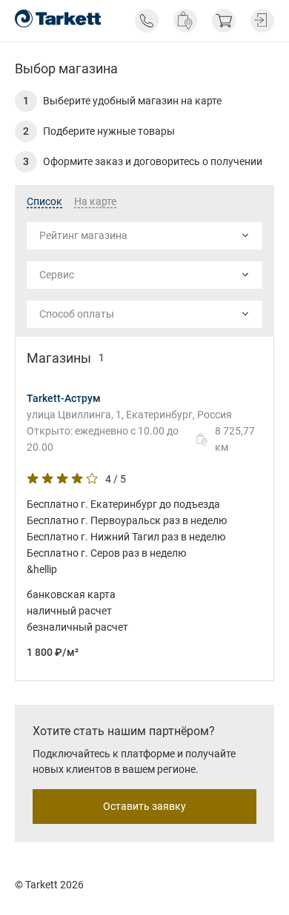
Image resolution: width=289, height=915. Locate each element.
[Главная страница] (58, 18)
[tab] (44, 202)
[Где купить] (185, 21)
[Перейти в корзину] (224, 21)
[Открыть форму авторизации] (262, 21)
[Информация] (147, 21)
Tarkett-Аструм (64, 398)
